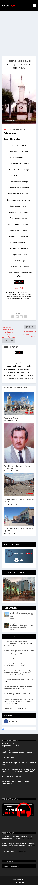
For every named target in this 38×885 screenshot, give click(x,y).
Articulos (12, 619)
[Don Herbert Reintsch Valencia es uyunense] (19, 443)
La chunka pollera (10, 659)
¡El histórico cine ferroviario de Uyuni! (18, 529)
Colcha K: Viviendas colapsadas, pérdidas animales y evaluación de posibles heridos (19, 701)
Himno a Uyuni (9, 708)
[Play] (16, 560)
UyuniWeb (22, 65)
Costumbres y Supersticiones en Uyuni (19, 500)
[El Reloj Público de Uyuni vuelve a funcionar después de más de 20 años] (6, 614)
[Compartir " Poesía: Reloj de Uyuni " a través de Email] (21, 317)
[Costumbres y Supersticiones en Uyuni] (19, 484)
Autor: (7, 129)
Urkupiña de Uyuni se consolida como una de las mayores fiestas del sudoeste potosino (21, 626)
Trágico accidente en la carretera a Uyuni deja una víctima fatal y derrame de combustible (18, 672)
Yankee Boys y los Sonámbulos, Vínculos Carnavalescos (18, 687)
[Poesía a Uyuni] (19, 403)
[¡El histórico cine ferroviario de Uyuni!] (19, 516)
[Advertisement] (19, 31)
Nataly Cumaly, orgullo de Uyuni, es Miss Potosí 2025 (18, 665)
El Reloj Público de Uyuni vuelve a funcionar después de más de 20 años (21, 615)
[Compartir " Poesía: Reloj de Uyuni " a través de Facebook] (13, 317)
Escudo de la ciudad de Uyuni (14, 680)
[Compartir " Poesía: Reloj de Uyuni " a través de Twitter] (17, 317)
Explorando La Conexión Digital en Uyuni (18, 693)
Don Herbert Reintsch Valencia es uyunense (18, 467)
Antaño (22, 68)
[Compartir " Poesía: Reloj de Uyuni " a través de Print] (25, 317)
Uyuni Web (21, 879)
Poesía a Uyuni (11, 418)
